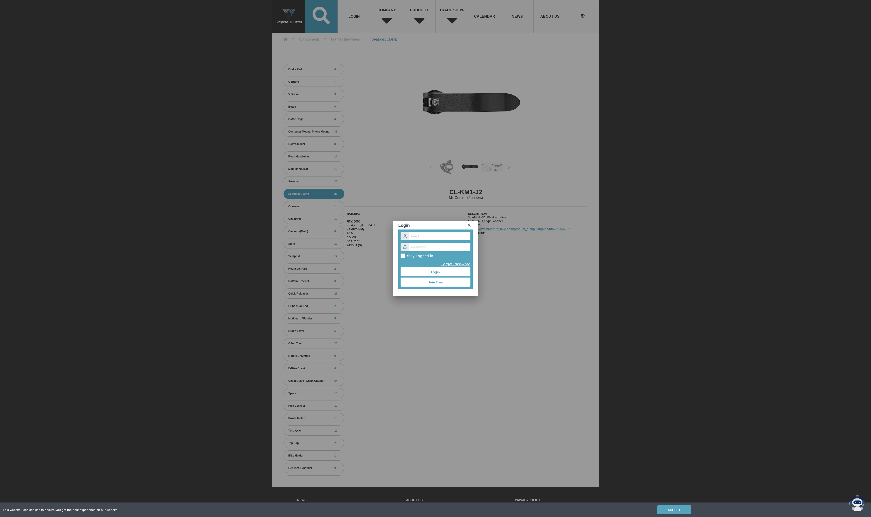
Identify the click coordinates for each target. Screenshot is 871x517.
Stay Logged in (420, 256)
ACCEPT (674, 510)
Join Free (435, 282)
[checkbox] (403, 256)
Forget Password (455, 264)
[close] (469, 225)
